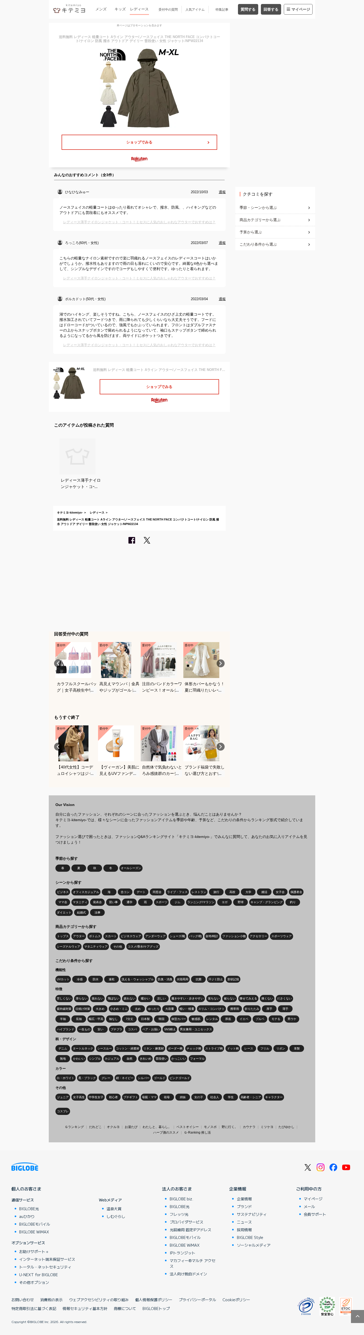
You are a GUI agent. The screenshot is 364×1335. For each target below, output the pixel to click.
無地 (63, 1058)
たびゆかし (286, 1127)
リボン (280, 1048)
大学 (248, 892)
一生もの (84, 1029)
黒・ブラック (87, 1078)
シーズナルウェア (68, 946)
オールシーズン (131, 868)
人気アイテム (195, 9)
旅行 (216, 892)
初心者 (113, 1097)
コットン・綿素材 (127, 1048)
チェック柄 (194, 1048)
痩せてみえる (248, 998)
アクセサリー (258, 936)
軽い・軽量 (187, 1008)
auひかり (27, 1216)
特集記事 (222, 9)
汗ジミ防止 (215, 979)
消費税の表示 (51, 1299)
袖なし (113, 1018)
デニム (62, 1048)
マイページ (301, 9)
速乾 (112, 979)
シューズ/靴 (177, 936)
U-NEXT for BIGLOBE (38, 1274)
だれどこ (95, 1127)
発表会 (97, 902)
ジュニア (63, 1097)
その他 (117, 946)
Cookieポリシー (236, 1299)
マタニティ (80, 902)
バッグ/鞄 (195, 936)
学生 (231, 1097)
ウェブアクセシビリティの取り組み (99, 1299)
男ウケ (292, 1018)
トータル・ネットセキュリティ (45, 1267)
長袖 (79, 1018)
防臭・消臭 (165, 979)
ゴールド (159, 1078)
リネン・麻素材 (153, 1048)
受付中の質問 (168, 9)
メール (309, 1206)
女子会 (280, 892)
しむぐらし (116, 1216)
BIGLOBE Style (250, 1237)
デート (141, 892)
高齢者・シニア (251, 1097)
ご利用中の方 (309, 1188)
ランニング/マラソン (201, 902)
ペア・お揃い (151, 1029)
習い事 (113, 902)
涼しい (161, 998)
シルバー (143, 1078)
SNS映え (170, 1029)
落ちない (214, 998)
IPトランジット (182, 1252)
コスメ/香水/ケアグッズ (143, 946)
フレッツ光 (179, 1214)
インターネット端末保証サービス (47, 1259)
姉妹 (183, 1097)
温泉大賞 (114, 1208)
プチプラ (116, 1029)
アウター (79, 936)
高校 (232, 892)
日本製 (145, 1018)
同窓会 (157, 892)
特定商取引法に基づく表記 (33, 1308)
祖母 (167, 1097)
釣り (293, 902)
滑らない (81, 998)
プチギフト (130, 1097)
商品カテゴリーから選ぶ (260, 220)
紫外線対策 (64, 1008)
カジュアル (112, 1058)
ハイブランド (65, 1029)
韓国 (161, 1018)
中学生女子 (96, 1097)
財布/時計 (212, 936)
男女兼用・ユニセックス (196, 1029)
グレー (106, 1078)
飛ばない (113, 998)
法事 (97, 912)
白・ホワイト (65, 1078)
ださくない (284, 998)
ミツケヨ (267, 1127)
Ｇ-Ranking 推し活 (197, 1132)
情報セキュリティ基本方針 (85, 1308)
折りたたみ (252, 1008)
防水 (96, 979)
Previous (58, 663)
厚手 (269, 1008)
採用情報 (244, 1229)
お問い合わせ (22, 1299)
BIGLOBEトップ (156, 1308)
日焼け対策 (82, 1008)
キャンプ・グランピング (266, 902)
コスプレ (63, 1111)
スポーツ (161, 902)
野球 (241, 902)
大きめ (100, 1008)
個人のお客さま (26, 1188)
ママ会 (62, 902)
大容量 (169, 1008)
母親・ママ (149, 1097)
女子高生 (79, 1097)
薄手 (285, 1008)
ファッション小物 (234, 936)
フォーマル (197, 1058)
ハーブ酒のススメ (166, 1132)
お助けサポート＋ (34, 1251)
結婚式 (81, 912)
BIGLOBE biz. (181, 1198)
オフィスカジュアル (86, 892)
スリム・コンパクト (211, 1008)
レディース (139, 9)
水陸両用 (182, 979)
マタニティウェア (96, 946)
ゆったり (154, 1008)
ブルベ (260, 1018)
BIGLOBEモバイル (34, 1224)
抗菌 (198, 979)
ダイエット (64, 912)
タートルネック (83, 1048)
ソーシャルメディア (253, 1245)
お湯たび (131, 1127)
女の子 (198, 1097)
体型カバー (178, 1018)
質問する (248, 9)
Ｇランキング (74, 1127)
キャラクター (274, 1097)
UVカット (63, 979)
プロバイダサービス (186, 1222)
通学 (129, 902)
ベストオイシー (187, 1127)
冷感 (80, 979)
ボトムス (95, 936)
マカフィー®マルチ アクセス (192, 1263)
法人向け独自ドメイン (188, 1273)
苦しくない (64, 998)
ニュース (244, 1222)
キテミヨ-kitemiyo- (70, 512)
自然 (129, 1058)
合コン (125, 892)
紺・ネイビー (125, 1078)
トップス (63, 936)
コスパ (132, 1029)
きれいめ (145, 1058)
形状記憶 (233, 979)
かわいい (79, 1058)
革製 (297, 1048)
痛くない (267, 998)
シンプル (95, 1058)
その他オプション (34, 1282)
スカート (111, 936)
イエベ (244, 1018)
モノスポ (210, 1127)
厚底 (228, 1018)
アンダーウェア (155, 936)
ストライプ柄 (214, 1048)
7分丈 (129, 1018)
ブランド (244, 1206)
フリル (264, 1048)
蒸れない (97, 998)
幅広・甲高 (96, 1018)
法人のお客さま (177, 1188)
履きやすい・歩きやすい (187, 998)
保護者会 (296, 892)
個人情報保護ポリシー (153, 1299)
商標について (125, 1308)
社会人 (214, 1097)
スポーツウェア (281, 936)
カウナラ (249, 1127)
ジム (177, 902)
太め (138, 1008)
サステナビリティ (252, 1214)
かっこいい (178, 1058)
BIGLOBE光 (29, 1208)
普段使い (161, 1058)
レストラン (199, 892)
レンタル (212, 1018)
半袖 (63, 1018)
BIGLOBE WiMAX (34, 1231)
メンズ (101, 9)
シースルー (104, 1048)
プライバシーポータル (197, 1299)
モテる (276, 1018)
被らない (230, 998)
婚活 (264, 892)
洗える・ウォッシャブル (138, 979)
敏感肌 (196, 1018)
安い (100, 1029)
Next (221, 663)
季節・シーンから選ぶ (258, 207)
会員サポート (315, 1214)
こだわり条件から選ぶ (258, 244)
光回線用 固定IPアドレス (190, 1229)
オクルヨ (113, 1127)
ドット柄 (233, 1048)
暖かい (145, 998)
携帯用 (234, 1008)
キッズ (120, 9)
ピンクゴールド (179, 1078)
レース (248, 1048)
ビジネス (63, 892)
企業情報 (237, 1188)
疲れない (129, 998)
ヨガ (225, 902)
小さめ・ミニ (119, 1008)
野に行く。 (230, 1127)
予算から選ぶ (251, 232)
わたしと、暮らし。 (157, 1127)
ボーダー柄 (175, 1048)
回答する (271, 9)
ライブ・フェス (177, 892)
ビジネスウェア (131, 936)
